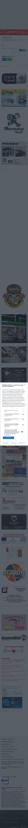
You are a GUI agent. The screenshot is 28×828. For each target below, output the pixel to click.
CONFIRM (8, 437)
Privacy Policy (22, 442)
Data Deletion (6, 442)
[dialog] (14, 414)
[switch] (22, 414)
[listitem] (14, 411)
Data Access (14, 442)
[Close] (25, 385)
